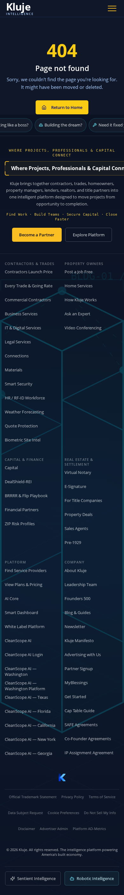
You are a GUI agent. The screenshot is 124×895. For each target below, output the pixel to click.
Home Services (79, 286)
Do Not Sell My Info (100, 812)
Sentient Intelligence (36, 878)
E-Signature (75, 486)
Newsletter (75, 626)
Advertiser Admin (54, 828)
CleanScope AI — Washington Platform (25, 686)
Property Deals (79, 514)
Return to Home (66, 107)
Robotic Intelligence (95, 878)
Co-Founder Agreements (88, 738)
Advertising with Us (83, 654)
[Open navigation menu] (112, 8)
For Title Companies (83, 500)
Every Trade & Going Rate (28, 286)
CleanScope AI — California (30, 725)
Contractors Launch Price (28, 272)
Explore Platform (89, 235)
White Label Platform (25, 626)
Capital (11, 467)
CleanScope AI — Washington (21, 671)
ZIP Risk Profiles (20, 523)
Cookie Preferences (63, 812)
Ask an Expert (77, 314)
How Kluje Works (81, 300)
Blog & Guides (78, 612)
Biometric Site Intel (22, 440)
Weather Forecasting (24, 412)
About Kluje (75, 570)
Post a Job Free (79, 272)
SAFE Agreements (81, 724)
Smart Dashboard (21, 612)
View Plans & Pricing (23, 584)
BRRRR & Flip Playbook (26, 495)
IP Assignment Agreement (89, 752)
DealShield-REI (18, 481)
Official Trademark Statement (33, 796)
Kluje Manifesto (79, 640)
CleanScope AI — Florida (28, 711)
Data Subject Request (25, 812)
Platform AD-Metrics (89, 828)
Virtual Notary (78, 472)
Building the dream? (63, 125)
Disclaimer (26, 828)
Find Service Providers (25, 570)
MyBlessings (76, 682)
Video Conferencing (83, 328)
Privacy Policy (72, 796)
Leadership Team (81, 584)
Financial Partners (21, 509)
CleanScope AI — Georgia (28, 753)
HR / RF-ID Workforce (25, 398)
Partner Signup (79, 668)
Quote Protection (21, 426)
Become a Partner (36, 235)
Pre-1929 (73, 542)
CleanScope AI (18, 640)
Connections (17, 356)
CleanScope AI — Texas (26, 697)
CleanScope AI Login (24, 654)
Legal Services (18, 342)
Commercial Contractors (28, 300)
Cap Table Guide (79, 710)
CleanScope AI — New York (30, 739)
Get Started (75, 696)
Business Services (21, 314)
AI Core (11, 598)
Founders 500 (77, 598)
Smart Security (18, 384)
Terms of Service (102, 796)
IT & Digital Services (23, 328)
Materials (13, 370)
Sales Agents (76, 528)
